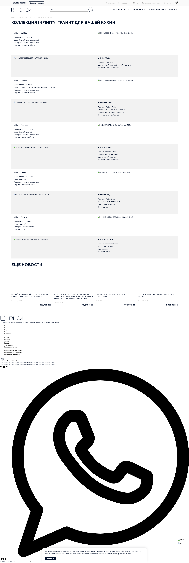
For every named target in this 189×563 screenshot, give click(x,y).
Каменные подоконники (13, 350)
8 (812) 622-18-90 (10, 360)
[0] (176, 3)
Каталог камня (120, 10)
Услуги (172, 10)
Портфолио (137, 10)
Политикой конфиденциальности (119, 553)
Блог (6, 332)
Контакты (167, 3)
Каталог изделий (156, 10)
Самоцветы (8, 345)
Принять (50, 558)
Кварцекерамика (10, 347)
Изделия (7, 330)
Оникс (6, 341)
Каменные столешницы (13, 352)
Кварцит (7, 343)
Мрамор (7, 339)
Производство (123, 3)
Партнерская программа (151, 3)
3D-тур (135, 3)
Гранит (6, 337)
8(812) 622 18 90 (20, 3)
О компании (110, 3)
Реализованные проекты (13, 328)
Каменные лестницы (12, 354)
